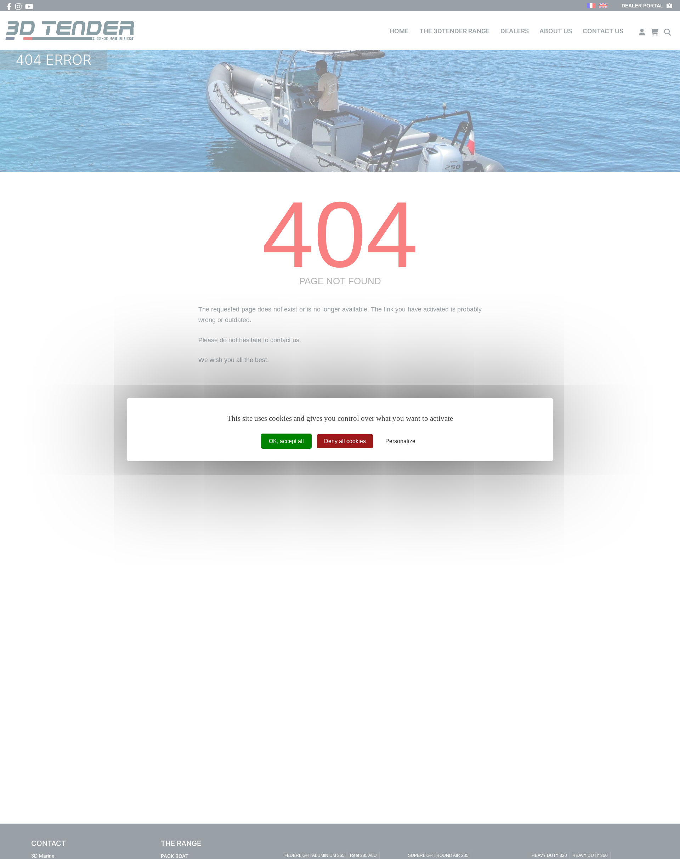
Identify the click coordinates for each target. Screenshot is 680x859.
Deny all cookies (345, 441)
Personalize (400, 441)
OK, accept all (286, 441)
